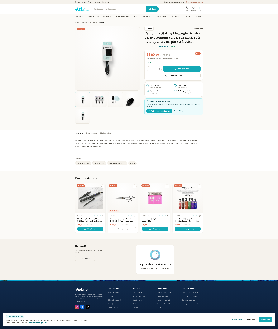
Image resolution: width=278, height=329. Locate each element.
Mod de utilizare (106, 133)
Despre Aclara (138, 292)
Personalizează (237, 319)
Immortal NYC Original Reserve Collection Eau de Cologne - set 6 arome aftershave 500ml (186, 220)
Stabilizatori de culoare (89, 22)
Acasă (77, 22)
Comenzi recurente (189, 300)
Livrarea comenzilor (164, 292)
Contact (106, 2)
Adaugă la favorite (175, 76)
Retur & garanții (162, 296)
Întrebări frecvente (164, 300)
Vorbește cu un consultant (191, 304)
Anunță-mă (124, 229)
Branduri (111, 296)
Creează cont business (190, 292)
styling (132, 163)
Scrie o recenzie (86, 258)
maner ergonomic (83, 163)
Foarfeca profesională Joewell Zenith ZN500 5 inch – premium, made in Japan (121, 220)
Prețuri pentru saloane (190, 296)
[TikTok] (88, 307)
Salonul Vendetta (139, 296)
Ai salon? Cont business (195, 2)
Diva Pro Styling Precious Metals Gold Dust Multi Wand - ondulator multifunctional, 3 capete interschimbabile (89, 220)
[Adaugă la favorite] (102, 186)
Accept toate (265, 319)
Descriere (79, 133)
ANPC (159, 308)
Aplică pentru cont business (160, 111)
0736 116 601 (81, 2)
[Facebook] (82, 307)
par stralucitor (99, 163)
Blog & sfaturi (137, 300)
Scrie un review (163, 46)
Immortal (145, 216)
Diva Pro (80, 216)
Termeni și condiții (163, 304)
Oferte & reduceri (114, 300)
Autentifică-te (178, 111)
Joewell (113, 216)
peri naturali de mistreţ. (117, 163)
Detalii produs (91, 133)
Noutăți (110, 304)
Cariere (135, 304)
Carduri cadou (113, 308)
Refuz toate (251, 319)
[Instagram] (77, 307)
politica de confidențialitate (37, 323)
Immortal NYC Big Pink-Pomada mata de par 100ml (155, 220)
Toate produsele (114, 292)
